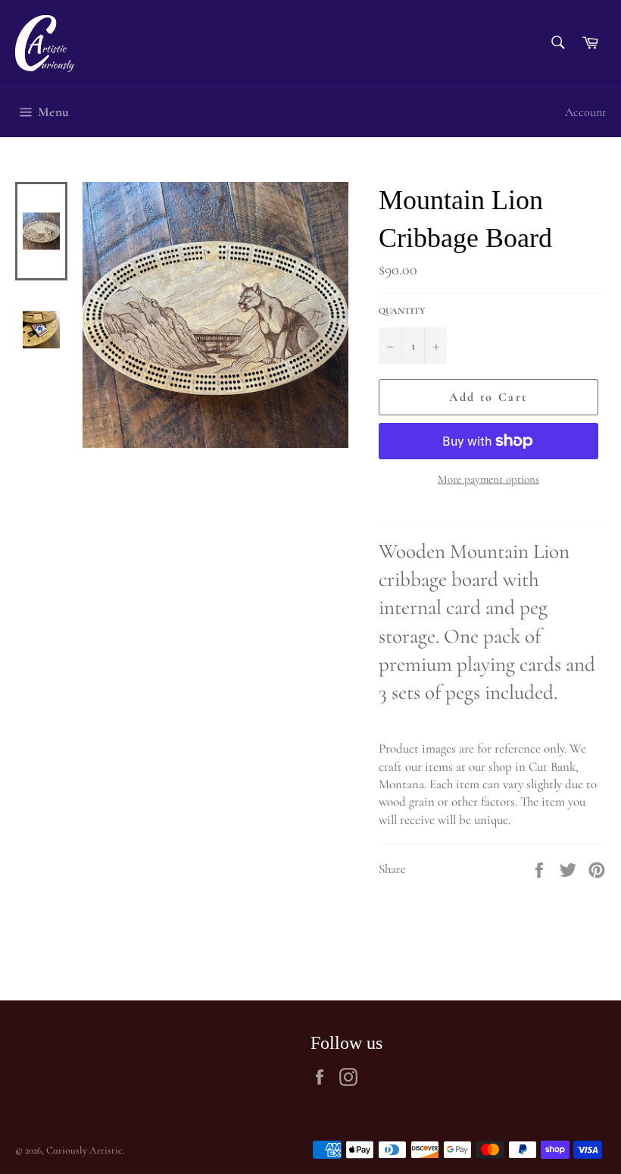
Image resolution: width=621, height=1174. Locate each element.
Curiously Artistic (84, 1150)
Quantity (402, 310)
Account (585, 112)
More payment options (488, 479)
